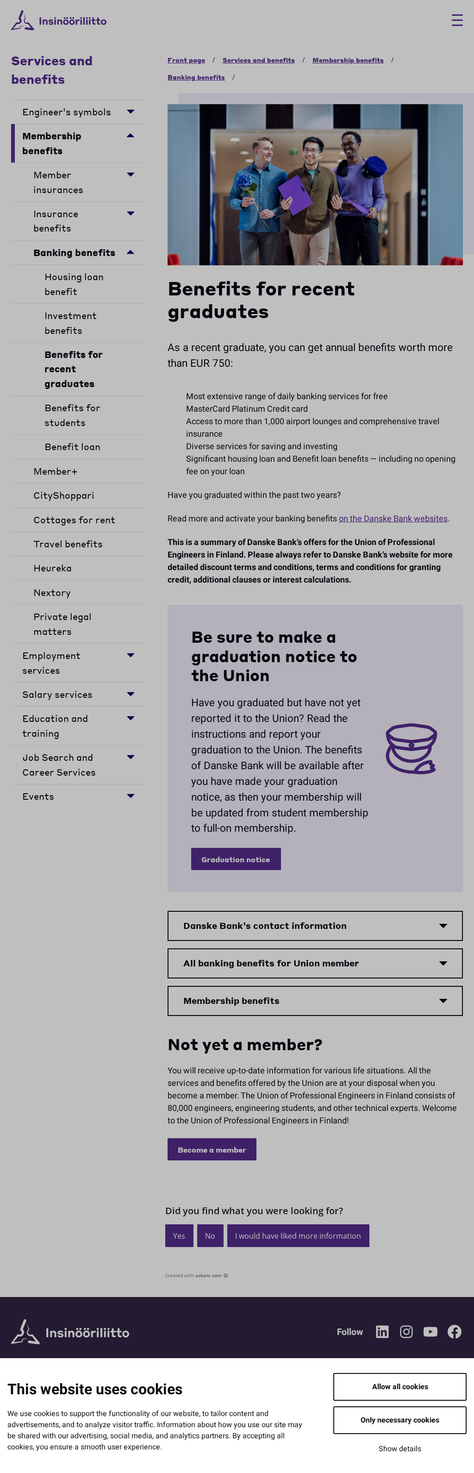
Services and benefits (52, 69)
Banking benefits (74, 252)
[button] (179, 1235)
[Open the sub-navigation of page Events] (130, 795)
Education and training (55, 726)
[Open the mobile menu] (454, 20)
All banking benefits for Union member (271, 963)
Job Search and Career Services (59, 764)
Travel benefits (68, 544)
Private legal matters (62, 624)
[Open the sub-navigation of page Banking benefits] (130, 252)
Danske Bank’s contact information (265, 925)
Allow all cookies (400, 1386)
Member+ (55, 471)
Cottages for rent (74, 520)
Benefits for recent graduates (73, 369)
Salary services (57, 694)
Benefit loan (72, 446)
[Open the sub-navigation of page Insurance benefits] (130, 213)
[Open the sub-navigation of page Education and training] (130, 717)
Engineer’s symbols (66, 112)
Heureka (52, 568)
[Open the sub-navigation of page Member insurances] (130, 174)
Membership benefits (51, 143)
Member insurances (58, 182)
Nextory (52, 592)
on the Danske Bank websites (393, 519)
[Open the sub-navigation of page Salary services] (130, 693)
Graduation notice (236, 859)
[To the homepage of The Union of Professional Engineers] (58, 20)
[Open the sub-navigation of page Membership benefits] (130, 135)
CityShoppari (63, 495)
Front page (186, 60)
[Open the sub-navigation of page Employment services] (130, 654)
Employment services (51, 663)
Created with (193, 1275)
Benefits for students (72, 415)
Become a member (212, 1149)
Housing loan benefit (74, 284)
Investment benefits (70, 323)
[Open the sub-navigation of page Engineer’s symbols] (130, 111)
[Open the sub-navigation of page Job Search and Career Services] (130, 756)
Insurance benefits (55, 221)
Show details (400, 1448)
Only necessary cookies (400, 1420)
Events (38, 796)
